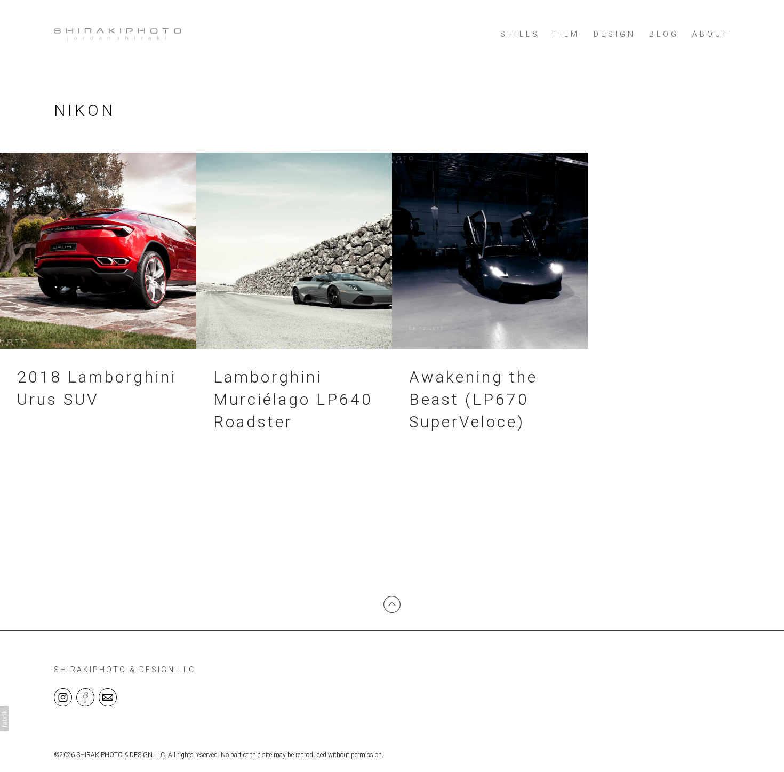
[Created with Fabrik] (4, 718)
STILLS (520, 34)
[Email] (108, 696)
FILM (566, 34)
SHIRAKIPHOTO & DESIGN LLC (124, 669)
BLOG (664, 34)
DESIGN (615, 34)
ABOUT (711, 34)
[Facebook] (85, 696)
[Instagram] (63, 696)
